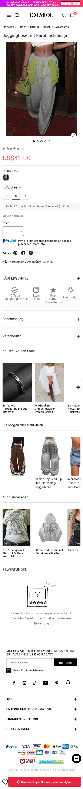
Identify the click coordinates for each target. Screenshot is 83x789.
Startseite (8, 26)
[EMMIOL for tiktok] (34, 683)
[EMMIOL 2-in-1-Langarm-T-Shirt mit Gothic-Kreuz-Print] (17, 527)
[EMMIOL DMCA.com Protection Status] (51, 764)
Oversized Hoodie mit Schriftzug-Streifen (49, 552)
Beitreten (65, 662)
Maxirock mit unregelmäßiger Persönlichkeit (45, 408)
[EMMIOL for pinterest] (57, 683)
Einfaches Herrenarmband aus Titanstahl (15, 408)
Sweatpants (61, 26)
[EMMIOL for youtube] (45, 683)
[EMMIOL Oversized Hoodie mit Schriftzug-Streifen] (50, 527)
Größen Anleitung (13, 215)
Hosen (47, 26)
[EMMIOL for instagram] (24, 683)
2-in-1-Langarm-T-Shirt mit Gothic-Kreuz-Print (14, 553)
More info (39, 244)
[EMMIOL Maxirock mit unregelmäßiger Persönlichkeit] (49, 382)
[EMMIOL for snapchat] (68, 682)
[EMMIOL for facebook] (14, 683)
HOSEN (34, 26)
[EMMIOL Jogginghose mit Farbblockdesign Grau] (6, 179)
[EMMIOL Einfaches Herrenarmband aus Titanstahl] (17, 382)
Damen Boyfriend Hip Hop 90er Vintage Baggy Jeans (48, 483)
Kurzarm (72, 550)
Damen (22, 26)
